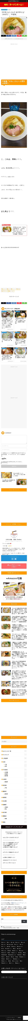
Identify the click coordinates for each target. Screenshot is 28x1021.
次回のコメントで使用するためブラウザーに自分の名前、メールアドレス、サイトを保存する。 (13, 454)
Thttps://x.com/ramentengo (8, 934)
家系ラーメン (15, 950)
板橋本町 (20, 954)
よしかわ (4, 944)
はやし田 (23, 942)
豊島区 (14, 816)
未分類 (14, 801)
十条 (15, 764)
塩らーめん (11, 291)
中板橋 (9, 946)
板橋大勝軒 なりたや (12, 954)
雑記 (14, 822)
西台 (15, 809)
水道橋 (15, 772)
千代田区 (14, 769)
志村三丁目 (4, 952)
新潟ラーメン (15, 952)
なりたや (18, 942)
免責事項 (19, 1017)
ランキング (14, 754)
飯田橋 (15, 775)
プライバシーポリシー (11, 1017)
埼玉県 (14, 785)
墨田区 (14, 791)
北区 (14, 761)
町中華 (14, 812)
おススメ (4, 942)
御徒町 (15, 781)
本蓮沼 (15, 807)
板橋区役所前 (5, 954)
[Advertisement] (14, 59)
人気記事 (14, 758)
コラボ (22, 944)
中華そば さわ (4, 291)
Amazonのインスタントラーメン (14, 832)
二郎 (3, 948)
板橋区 (14, 804)
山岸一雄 (21, 950)
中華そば (14, 946)
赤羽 (15, 766)
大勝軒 (10, 950)
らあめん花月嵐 (10, 944)
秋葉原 (15, 774)
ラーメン (4, 946)
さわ (8, 942)
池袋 (15, 818)
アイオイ (17, 944)
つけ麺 (13, 942)
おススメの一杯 (4, 9)
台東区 (14, 779)
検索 (2, 919)
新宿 (9, 952)
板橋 (25, 952)
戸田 (15, 787)
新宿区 (14, 797)
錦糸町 (15, 793)
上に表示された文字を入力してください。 (12, 461)
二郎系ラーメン (9, 948)
